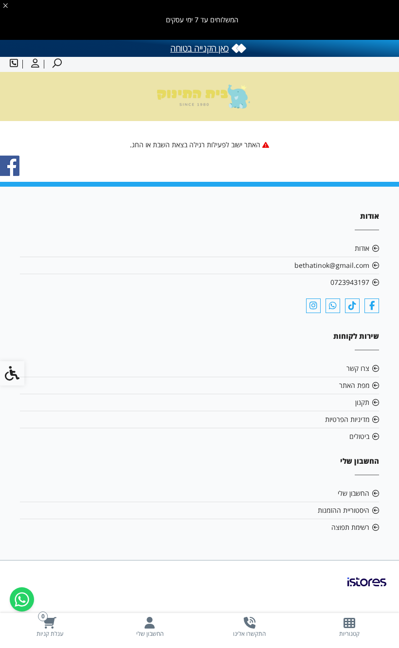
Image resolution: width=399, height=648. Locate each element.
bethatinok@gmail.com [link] (331, 265)
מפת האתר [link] (354, 385)
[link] (349, 627)
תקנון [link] (362, 402)
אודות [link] (362, 248)
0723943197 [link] (349, 282)
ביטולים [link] (359, 436)
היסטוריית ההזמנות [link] (343, 510)
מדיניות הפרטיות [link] (347, 419)
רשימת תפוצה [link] (350, 527)
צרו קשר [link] (357, 368)
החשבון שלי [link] (353, 493)
